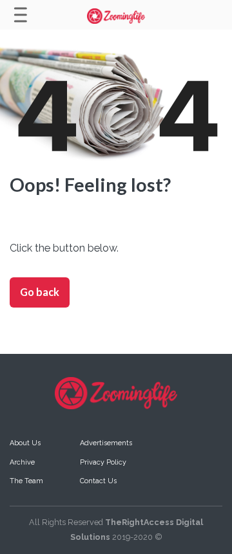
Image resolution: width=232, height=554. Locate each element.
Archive (22, 462)
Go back (39, 292)
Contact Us (98, 481)
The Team (26, 481)
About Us (25, 443)
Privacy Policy (103, 462)
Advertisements (106, 443)
